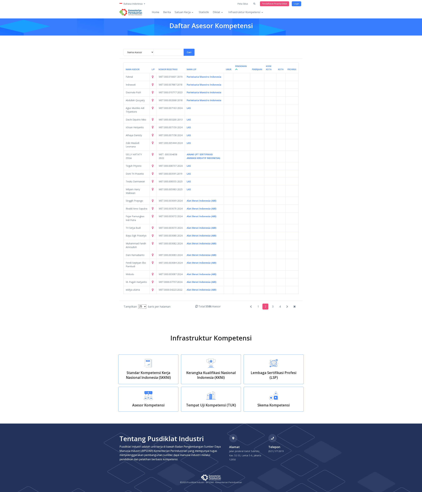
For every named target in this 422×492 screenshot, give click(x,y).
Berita (167, 12)
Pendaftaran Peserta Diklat (274, 3)
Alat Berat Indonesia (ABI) (201, 200)
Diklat (216, 12)
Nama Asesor (132, 69)
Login (296, 3)
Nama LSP (191, 69)
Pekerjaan (257, 69)
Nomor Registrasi (168, 69)
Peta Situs (242, 3)
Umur (228, 69)
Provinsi (291, 69)
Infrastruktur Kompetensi (244, 12)
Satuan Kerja (183, 12)
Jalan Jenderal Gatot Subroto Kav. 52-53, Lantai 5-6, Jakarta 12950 (245, 455)
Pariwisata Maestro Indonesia (204, 76)
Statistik (204, 12)
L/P (153, 69)
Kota (281, 69)
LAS (189, 108)
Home (155, 12)
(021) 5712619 (276, 451)
